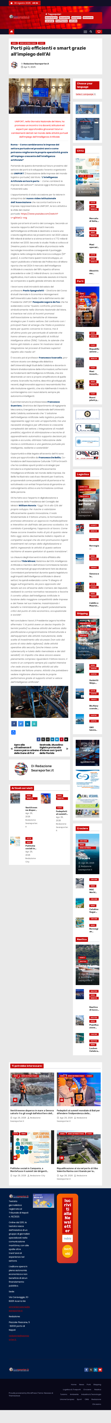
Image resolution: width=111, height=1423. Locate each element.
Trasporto (84, 496)
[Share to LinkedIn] (27, 725)
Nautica (83, 961)
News (14, 43)
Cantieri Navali (94, 1034)
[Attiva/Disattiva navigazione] (85, 32)
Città (29, 838)
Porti (41, 43)
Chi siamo (96, 1404)
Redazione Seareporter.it (36, 64)
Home (73, 1384)
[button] (91, 31)
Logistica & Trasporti (72, 1389)
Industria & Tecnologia (91, 1394)
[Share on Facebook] (14, 725)
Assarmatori (51, 17)
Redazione (96, 1399)
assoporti (76, 17)
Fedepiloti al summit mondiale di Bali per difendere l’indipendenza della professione (78, 1113)
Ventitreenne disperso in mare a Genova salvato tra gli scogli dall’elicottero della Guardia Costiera (32, 1113)
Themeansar (14, 1395)
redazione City (30, 860)
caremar (49, 21)
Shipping (83, 636)
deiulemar (88, 17)
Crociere (83, 841)
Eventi (82, 958)
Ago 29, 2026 (87, 188)
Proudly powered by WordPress (23, 1393)
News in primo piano (28, 43)
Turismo (63, 1394)
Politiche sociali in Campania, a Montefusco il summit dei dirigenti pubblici (28, 1171)
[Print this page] (34, 725)
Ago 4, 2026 (87, 648)
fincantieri (64, 17)
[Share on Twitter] (21, 725)
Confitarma (61, 21)
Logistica (84, 487)
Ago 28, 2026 (87, 974)
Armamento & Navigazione (85, 623)
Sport (79, 1399)
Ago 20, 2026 (87, 863)
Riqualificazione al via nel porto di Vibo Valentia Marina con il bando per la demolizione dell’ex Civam (77, 1171)
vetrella (73, 21)
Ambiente (74, 1394)
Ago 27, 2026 (87, 508)
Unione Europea (67, 1399)
